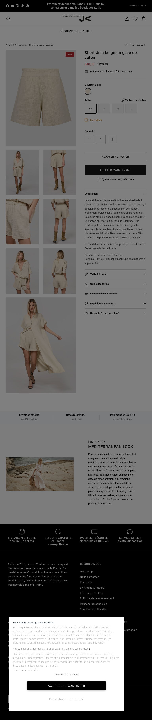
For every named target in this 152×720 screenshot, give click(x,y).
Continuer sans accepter (66, 674)
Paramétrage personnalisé (66, 699)
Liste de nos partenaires (25, 670)
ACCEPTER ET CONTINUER (66, 685)
